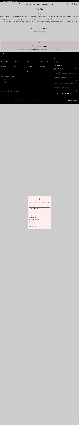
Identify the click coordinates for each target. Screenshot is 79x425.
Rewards (6, 53)
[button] (49, 198)
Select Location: (32, 206)
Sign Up (2, 53)
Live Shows (12, 53)
